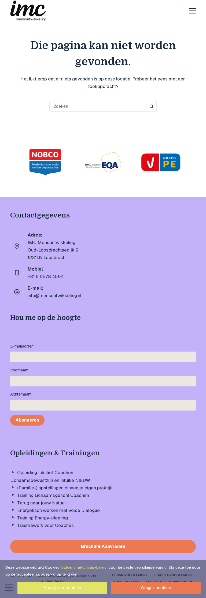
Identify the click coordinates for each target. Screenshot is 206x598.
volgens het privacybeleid (84, 567)
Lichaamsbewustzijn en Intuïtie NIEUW (50, 480)
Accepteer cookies (62, 587)
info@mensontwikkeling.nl (54, 295)
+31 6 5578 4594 (46, 276)
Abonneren (27, 420)
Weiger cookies (156, 587)
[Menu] (192, 11)
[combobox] (98, 106)
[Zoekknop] (151, 106)
